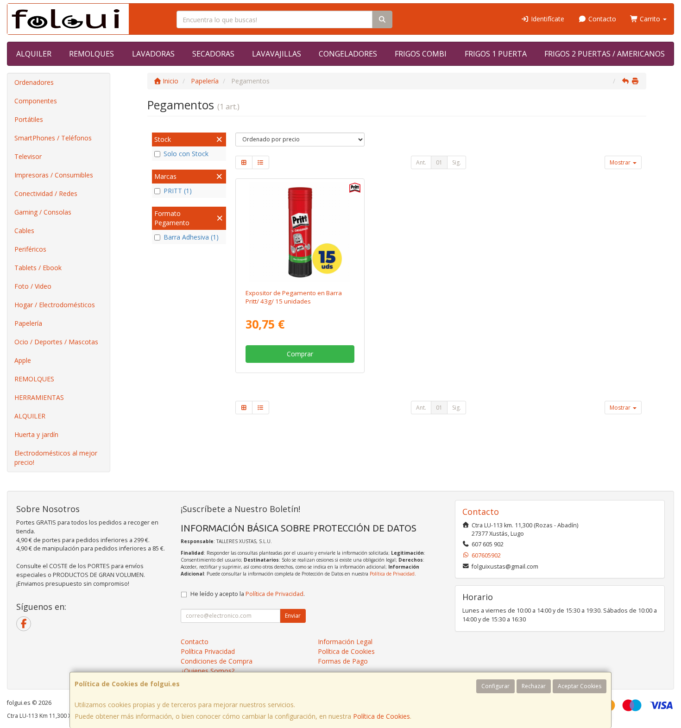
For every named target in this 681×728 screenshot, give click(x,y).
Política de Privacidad (392, 573)
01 (439, 162)
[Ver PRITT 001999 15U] (300, 232)
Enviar (293, 616)
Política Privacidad (208, 651)
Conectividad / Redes (45, 193)
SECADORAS (213, 54)
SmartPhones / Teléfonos (53, 137)
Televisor (28, 156)
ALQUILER (33, 54)
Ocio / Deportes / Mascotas (56, 341)
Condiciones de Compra (216, 661)
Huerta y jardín (36, 434)
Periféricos (30, 249)
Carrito (650, 18)
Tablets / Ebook (38, 267)
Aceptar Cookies (579, 686)
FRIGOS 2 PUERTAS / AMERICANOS (604, 54)
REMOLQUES (91, 54)
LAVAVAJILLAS (276, 54)
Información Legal (345, 641)
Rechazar (534, 686)
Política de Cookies (381, 716)
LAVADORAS (153, 54)
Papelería (28, 323)
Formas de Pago (343, 661)
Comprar (300, 353)
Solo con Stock (186, 153)
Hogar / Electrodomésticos (54, 304)
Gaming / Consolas (42, 212)
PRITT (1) (178, 190)
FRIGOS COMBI (421, 54)
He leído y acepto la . (247, 594)
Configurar (495, 686)
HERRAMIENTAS (39, 397)
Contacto (601, 18)
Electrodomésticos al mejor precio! (55, 458)
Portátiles (28, 119)
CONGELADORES (348, 54)
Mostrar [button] (621, 162)
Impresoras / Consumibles (53, 175)
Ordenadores (34, 82)
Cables (24, 230)
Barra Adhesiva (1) (191, 237)
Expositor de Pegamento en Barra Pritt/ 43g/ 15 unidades (294, 297)
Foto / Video (32, 286)
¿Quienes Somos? (207, 670)
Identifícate (546, 18)
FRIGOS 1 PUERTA (496, 54)
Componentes (35, 100)
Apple (22, 360)
